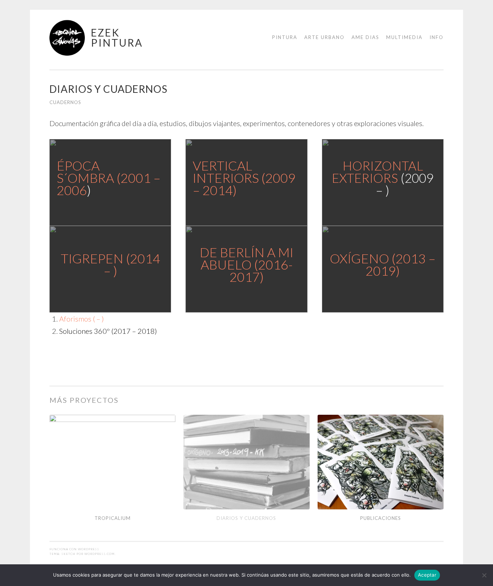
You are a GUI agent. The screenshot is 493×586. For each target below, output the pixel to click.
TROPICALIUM (113, 518)
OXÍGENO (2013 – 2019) (383, 264)
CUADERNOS (65, 102)
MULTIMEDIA (404, 37)
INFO (436, 37)
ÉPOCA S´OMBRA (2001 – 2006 (109, 178)
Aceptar (427, 575)
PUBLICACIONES (380, 518)
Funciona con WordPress (74, 549)
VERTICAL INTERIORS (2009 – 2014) (244, 178)
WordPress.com (99, 554)
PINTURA (284, 37)
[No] (484, 575)
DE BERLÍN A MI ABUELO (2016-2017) (246, 264)
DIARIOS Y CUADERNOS (246, 518)
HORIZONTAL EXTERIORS (377, 171)
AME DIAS (365, 37)
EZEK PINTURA (117, 37)
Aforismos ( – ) (81, 318)
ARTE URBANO (324, 37)
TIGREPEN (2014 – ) (110, 264)
